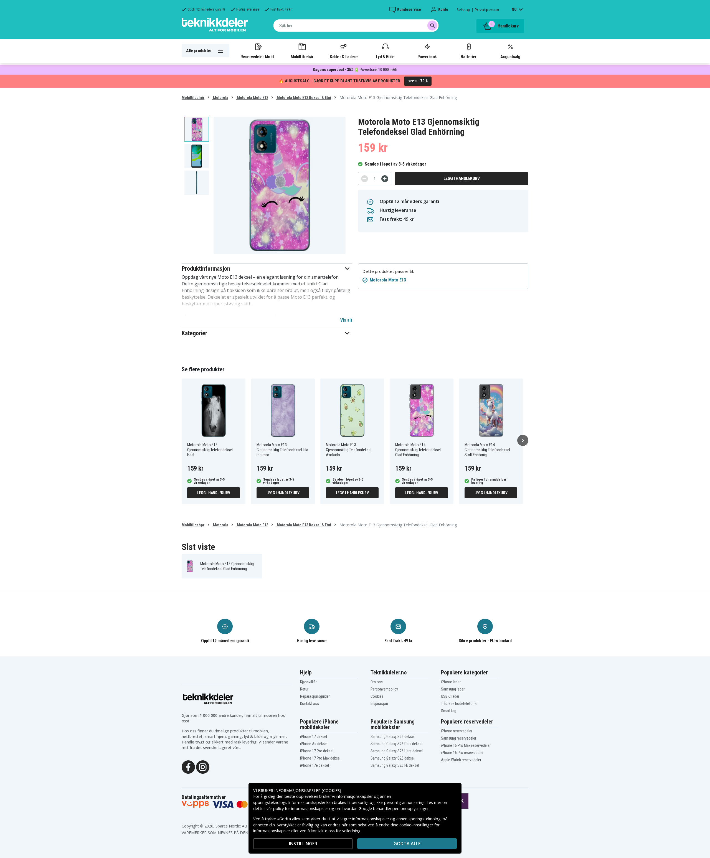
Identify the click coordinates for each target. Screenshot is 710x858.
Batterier (468, 56)
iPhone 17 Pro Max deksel (320, 758)
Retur (304, 689)
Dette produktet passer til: (388, 271)
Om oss (377, 682)
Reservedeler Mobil (257, 56)
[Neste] (522, 440)
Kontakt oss (309, 703)
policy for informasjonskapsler (300, 808)
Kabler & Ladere (343, 56)
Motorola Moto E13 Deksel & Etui (303, 97)
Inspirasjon (379, 703)
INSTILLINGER (303, 844)
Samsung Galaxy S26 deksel (393, 736)
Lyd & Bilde (385, 56)
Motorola (220, 97)
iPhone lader (451, 682)
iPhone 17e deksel (314, 765)
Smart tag (448, 711)
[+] (384, 178)
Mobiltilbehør (302, 56)
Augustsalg (510, 56)
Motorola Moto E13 (252, 97)
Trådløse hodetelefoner (459, 703)
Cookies (377, 696)
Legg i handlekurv (461, 178)
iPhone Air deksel (314, 744)
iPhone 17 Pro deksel (316, 751)
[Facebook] (188, 767)
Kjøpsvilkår (308, 682)
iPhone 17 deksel (313, 736)
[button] (267, 268)
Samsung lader (453, 689)
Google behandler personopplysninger (394, 808)
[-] (364, 178)
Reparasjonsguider (315, 696)
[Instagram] (202, 767)
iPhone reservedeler (456, 731)
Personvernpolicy (384, 689)
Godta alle (407, 844)
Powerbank (427, 56)
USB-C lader (450, 696)
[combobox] (355, 25)
